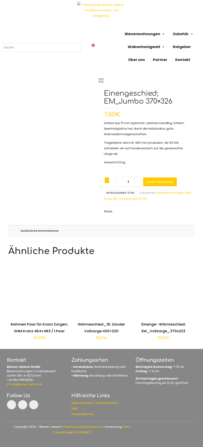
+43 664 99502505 (20, 380)
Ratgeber (182, 46)
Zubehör (181, 33)
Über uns (136, 59)
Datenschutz (92, 427)
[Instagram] (22, 404)
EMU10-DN (140, 199)
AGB (74, 408)
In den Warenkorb (160, 182)
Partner (160, 59)
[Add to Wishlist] (107, 180)
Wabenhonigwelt (144, 46)
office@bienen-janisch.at (24, 384)
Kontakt (182, 59)
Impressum (72, 427)
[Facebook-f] (11, 404)
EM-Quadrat (122, 199)
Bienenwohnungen (142, 33)
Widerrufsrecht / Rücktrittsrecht (94, 403)
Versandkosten (82, 414)
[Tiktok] (33, 404)
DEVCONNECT (82, 432)
